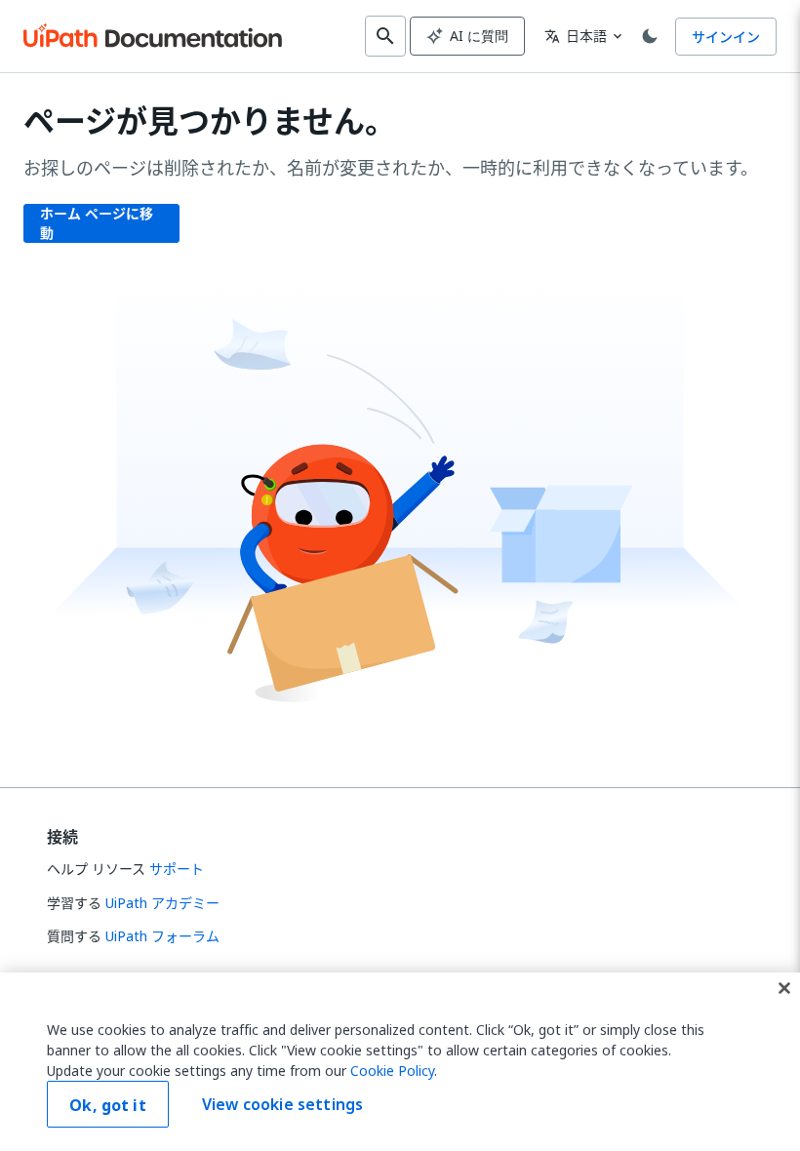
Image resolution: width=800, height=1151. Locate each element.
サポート (176, 868)
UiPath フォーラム (162, 936)
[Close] (784, 988)
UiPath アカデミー (162, 903)
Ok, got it (107, 1105)
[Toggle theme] (649, 36)
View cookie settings (282, 1104)
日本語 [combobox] (575, 35)
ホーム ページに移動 (96, 223)
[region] (400, 1061)
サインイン (726, 36)
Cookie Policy (392, 1070)
